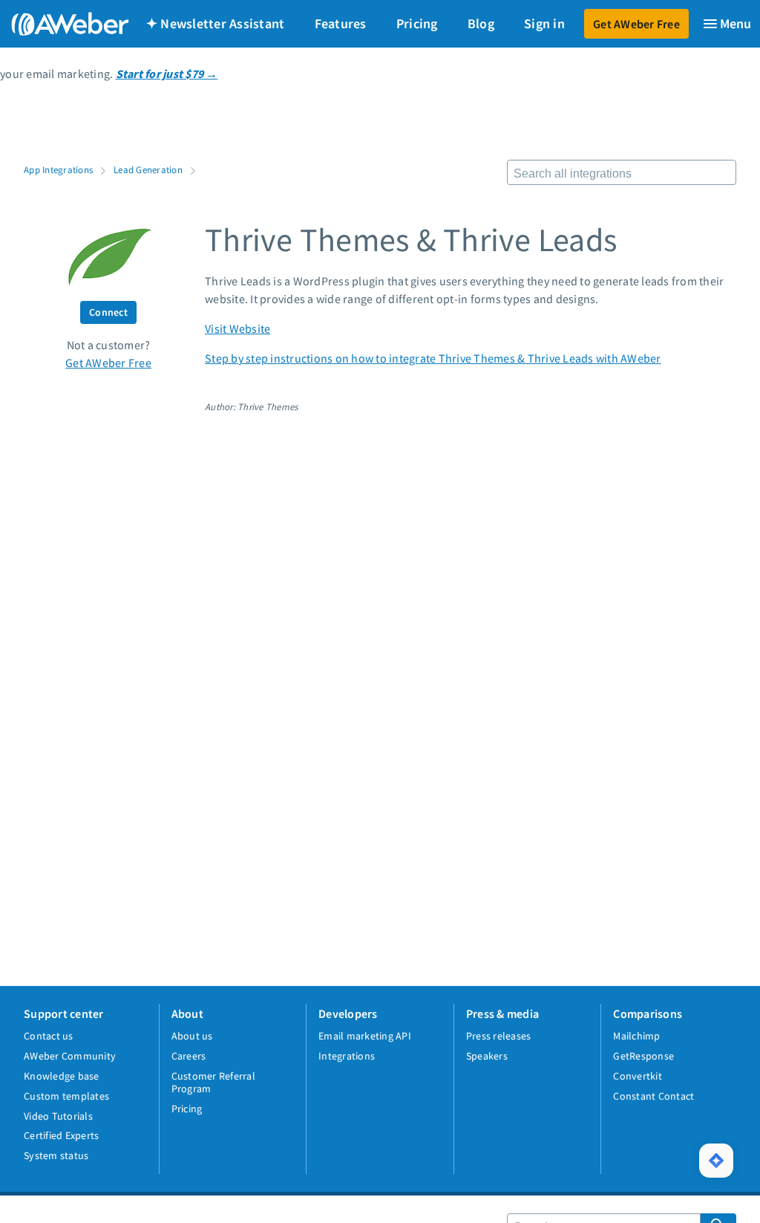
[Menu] (726, 24)
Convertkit (637, 1076)
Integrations (346, 1056)
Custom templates (66, 1096)
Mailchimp (636, 1035)
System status (56, 1155)
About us (192, 1035)
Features (341, 23)
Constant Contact (653, 1096)
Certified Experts (61, 1135)
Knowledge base (61, 1076)
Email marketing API (364, 1035)
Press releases (498, 1035)
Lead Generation (148, 169)
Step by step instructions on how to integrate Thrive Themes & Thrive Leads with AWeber (433, 358)
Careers (188, 1056)
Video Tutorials (58, 1116)
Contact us (48, 1035)
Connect (108, 312)
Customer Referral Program (213, 1082)
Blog (481, 23)
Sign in (544, 23)
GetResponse (643, 1056)
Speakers (487, 1056)
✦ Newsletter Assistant (215, 23)
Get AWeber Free (636, 23)
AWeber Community (70, 1056)
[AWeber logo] (59, 24)
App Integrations (58, 169)
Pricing (417, 23)
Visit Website (237, 328)
